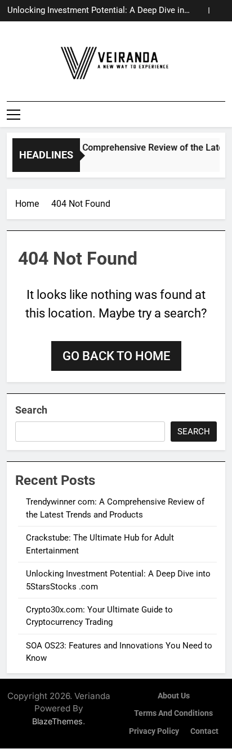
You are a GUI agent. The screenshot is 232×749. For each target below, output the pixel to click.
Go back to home (116, 356)
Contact (204, 731)
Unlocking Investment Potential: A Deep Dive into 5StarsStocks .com (99, 10)
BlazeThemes (57, 721)
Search (31, 410)
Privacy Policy (154, 731)
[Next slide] (217, 10)
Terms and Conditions (173, 713)
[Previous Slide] (200, 10)
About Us (174, 696)
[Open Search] (221, 114)
